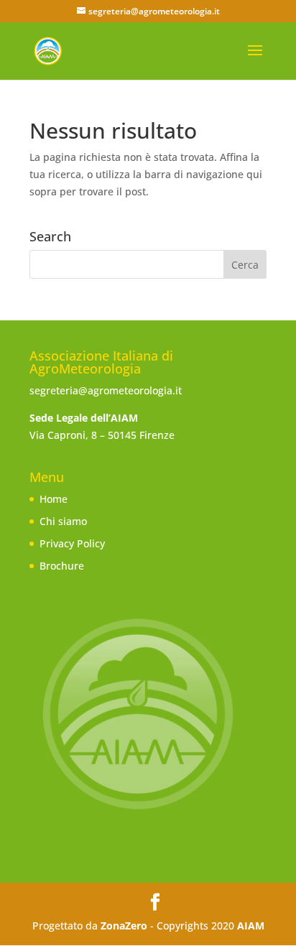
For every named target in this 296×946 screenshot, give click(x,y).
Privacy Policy (72, 543)
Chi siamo (63, 521)
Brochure (62, 565)
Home (54, 499)
